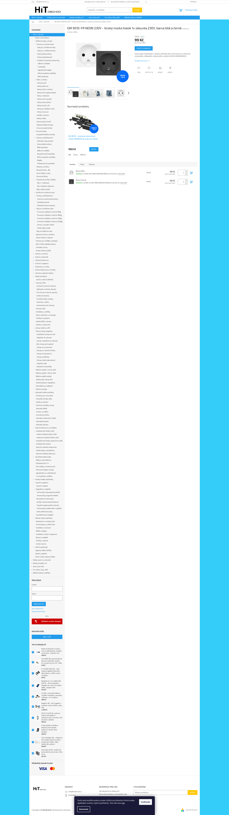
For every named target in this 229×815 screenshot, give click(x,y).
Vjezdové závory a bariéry (45, 234)
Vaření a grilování (41, 547)
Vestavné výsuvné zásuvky (46, 286)
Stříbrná (83, 155)
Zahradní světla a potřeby (44, 392)
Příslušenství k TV (42, 463)
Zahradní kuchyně (42, 421)
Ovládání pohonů (43, 202)
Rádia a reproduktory (43, 460)
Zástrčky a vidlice (43, 302)
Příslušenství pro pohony (46, 205)
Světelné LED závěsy (43, 444)
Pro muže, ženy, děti (40, 570)
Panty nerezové (42, 112)
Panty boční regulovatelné (46, 93)
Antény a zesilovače (43, 325)
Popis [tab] (82, 164)
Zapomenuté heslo (38, 611)
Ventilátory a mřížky (43, 312)
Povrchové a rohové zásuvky (47, 292)
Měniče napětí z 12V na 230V (46, 370)
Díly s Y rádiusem (43, 183)
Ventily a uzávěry (42, 402)
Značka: (72, 32)
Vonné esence (41, 544)
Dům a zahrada (38, 34)
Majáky (39, 160)
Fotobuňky (41, 67)
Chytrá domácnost (42, 260)
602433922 (72, 795)
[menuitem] (37, 17)
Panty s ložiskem (43, 96)
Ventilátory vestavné (43, 528)
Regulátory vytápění (43, 489)
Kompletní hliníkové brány (46, 134)
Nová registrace (37, 609)
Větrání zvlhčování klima (43, 518)
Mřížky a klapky (41, 531)
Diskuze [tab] (92, 164)
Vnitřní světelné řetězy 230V (47, 434)
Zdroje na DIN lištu (43, 357)
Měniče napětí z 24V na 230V (46, 373)
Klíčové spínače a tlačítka (47, 73)
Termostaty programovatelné (47, 495)
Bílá (69, 155)
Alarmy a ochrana (41, 254)
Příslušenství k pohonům (46, 163)
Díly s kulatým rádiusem (45, 186)
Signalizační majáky (45, 70)
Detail (94, 149)
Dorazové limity (42, 176)
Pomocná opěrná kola (44, 128)
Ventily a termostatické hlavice (48, 502)
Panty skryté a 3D (43, 105)
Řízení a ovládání (42, 537)
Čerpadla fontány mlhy (44, 399)
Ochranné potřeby (42, 415)
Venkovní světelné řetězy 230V (48, 437)
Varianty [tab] (72, 164)
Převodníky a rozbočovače (45, 466)
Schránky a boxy (42, 247)
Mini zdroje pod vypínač (45, 344)
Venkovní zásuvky (43, 296)
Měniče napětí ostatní (43, 376)
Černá (75, 155)
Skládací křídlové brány (45, 125)
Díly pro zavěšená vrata (45, 209)
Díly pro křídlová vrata (44, 231)
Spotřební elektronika (43, 457)
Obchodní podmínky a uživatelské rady (125, 2)
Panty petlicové (42, 86)
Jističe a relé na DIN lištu (44, 279)
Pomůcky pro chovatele (44, 396)
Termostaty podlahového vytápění (49, 508)
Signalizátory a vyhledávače (46, 473)
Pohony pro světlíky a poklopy (47, 241)
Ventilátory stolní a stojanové (46, 534)
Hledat (137, 10)
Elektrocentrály (41, 389)
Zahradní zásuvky (42, 425)
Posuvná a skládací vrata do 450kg (49, 215)
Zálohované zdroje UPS (44, 379)
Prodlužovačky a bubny (45, 299)
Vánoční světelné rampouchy (46, 447)
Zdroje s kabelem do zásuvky (47, 341)
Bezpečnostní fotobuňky (46, 154)
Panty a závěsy (42, 80)
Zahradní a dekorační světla (46, 418)
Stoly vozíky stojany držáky (45, 557)
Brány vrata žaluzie (42, 38)
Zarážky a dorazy (43, 115)
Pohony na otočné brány (45, 44)
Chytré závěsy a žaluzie (44, 238)
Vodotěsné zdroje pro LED (46, 334)
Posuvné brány (41, 131)
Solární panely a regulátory (45, 383)
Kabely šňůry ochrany (43, 321)
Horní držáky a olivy (43, 173)
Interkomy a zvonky (42, 267)
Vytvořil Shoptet (191, 810)
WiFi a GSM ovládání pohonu (46, 244)
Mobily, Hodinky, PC (40, 563)
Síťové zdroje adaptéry (44, 331)
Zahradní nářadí (41, 408)
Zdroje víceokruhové (44, 354)
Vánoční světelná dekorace (45, 454)
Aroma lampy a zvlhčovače (45, 524)
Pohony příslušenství (44, 57)
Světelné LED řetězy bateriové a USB (49, 441)
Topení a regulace (41, 483)
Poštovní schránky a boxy (45, 405)
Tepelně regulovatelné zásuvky (48, 505)
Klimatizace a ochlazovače (45, 521)
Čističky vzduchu (42, 541)
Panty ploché (41, 83)
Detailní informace (141, 61)
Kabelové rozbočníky (44, 366)
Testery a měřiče (42, 412)
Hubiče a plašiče (41, 554)
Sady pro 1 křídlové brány (46, 51)
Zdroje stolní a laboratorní (46, 360)
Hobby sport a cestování (42, 560)
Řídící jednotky (43, 76)
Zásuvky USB (40, 308)
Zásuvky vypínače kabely (44, 273)
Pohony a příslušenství (45, 138)
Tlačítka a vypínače (43, 318)
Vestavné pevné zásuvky (45, 305)
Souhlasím (145, 802)
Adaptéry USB (42, 363)
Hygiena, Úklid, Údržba (43, 550)
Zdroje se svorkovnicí (44, 347)
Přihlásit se (39, 604)
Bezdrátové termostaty (45, 499)
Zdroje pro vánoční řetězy (46, 350)
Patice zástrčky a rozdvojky (46, 315)
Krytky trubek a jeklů (43, 250)
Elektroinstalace (41, 276)
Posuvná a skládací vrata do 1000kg (50, 221)
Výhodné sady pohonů (45, 141)
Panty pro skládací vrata (45, 109)
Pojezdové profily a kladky (46, 180)
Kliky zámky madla (43, 189)
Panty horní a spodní (44, 99)
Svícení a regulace (41, 263)
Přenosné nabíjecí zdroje (45, 470)
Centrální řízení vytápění (44, 515)
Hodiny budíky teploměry (44, 479)
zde (123, 803)
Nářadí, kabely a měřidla (41, 573)
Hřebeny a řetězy (43, 167)
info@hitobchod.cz (75, 791)
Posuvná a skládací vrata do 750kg (49, 218)
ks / (47, 637)
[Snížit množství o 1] (186, 174)
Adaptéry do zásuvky (44, 337)
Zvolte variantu (144, 48)
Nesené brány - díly (43, 170)
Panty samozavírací (44, 102)
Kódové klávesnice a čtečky (45, 270)
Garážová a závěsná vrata (45, 192)
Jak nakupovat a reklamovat (95, 2)
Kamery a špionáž (41, 257)
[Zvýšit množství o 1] (186, 171)
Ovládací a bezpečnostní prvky (48, 60)
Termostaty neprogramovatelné (48, 492)
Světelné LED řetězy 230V (45, 431)
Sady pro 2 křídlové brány (46, 47)
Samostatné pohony (44, 54)
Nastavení (83, 809)
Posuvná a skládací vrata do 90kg (49, 212)
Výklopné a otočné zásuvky (46, 289)
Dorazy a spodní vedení (45, 225)
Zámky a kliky (41, 118)
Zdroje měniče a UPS (42, 328)
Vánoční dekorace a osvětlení (45, 428)
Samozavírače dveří (44, 122)
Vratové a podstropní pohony (47, 199)
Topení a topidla (42, 486)
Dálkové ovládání (44, 63)
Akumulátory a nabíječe (44, 386)
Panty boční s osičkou (45, 89)
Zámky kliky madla (43, 228)
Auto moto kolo (38, 566)
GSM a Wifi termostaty (45, 512)
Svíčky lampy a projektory (45, 450)
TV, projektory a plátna (44, 476)
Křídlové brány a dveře (44, 41)
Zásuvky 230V (41, 283)
